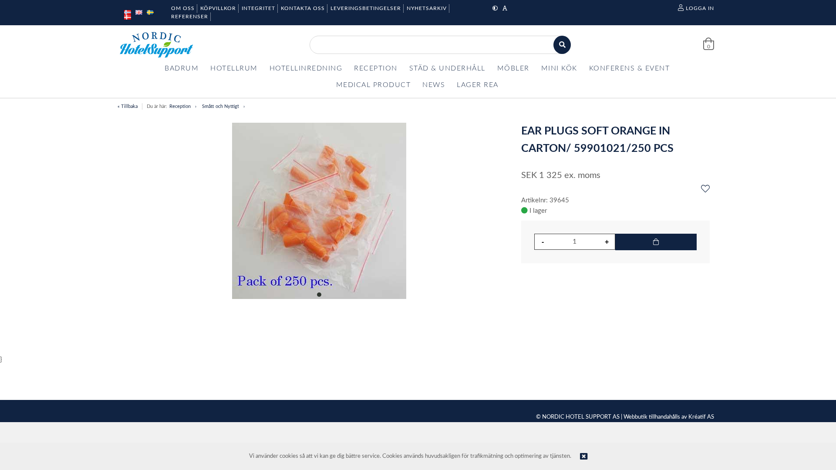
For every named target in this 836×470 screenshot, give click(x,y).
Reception (180, 106)
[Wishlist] (705, 189)
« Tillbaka (128, 106)
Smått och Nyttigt (220, 106)
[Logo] (156, 45)
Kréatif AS (701, 417)
